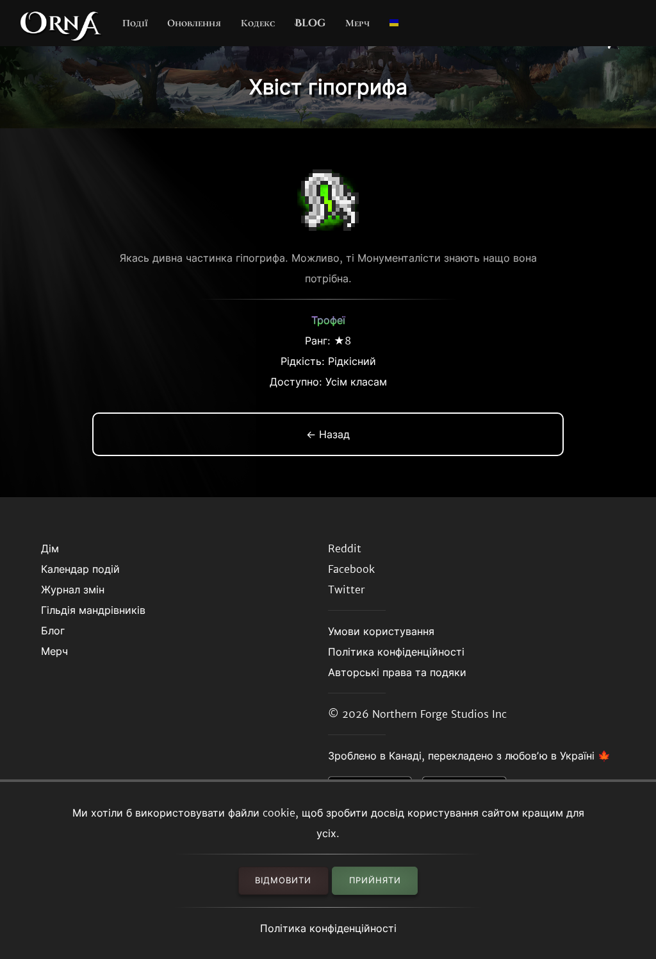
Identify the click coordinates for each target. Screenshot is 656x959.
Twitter (346, 589)
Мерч (357, 23)
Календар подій (80, 569)
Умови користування (381, 631)
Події (135, 23)
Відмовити (283, 880)
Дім (50, 548)
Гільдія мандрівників (93, 610)
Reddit (344, 548)
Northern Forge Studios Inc (439, 714)
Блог (53, 630)
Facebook (351, 569)
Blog (310, 23)
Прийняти (375, 880)
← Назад (328, 434)
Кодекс (258, 23)
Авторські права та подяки (397, 672)
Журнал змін (72, 589)
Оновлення (194, 23)
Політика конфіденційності (328, 928)
